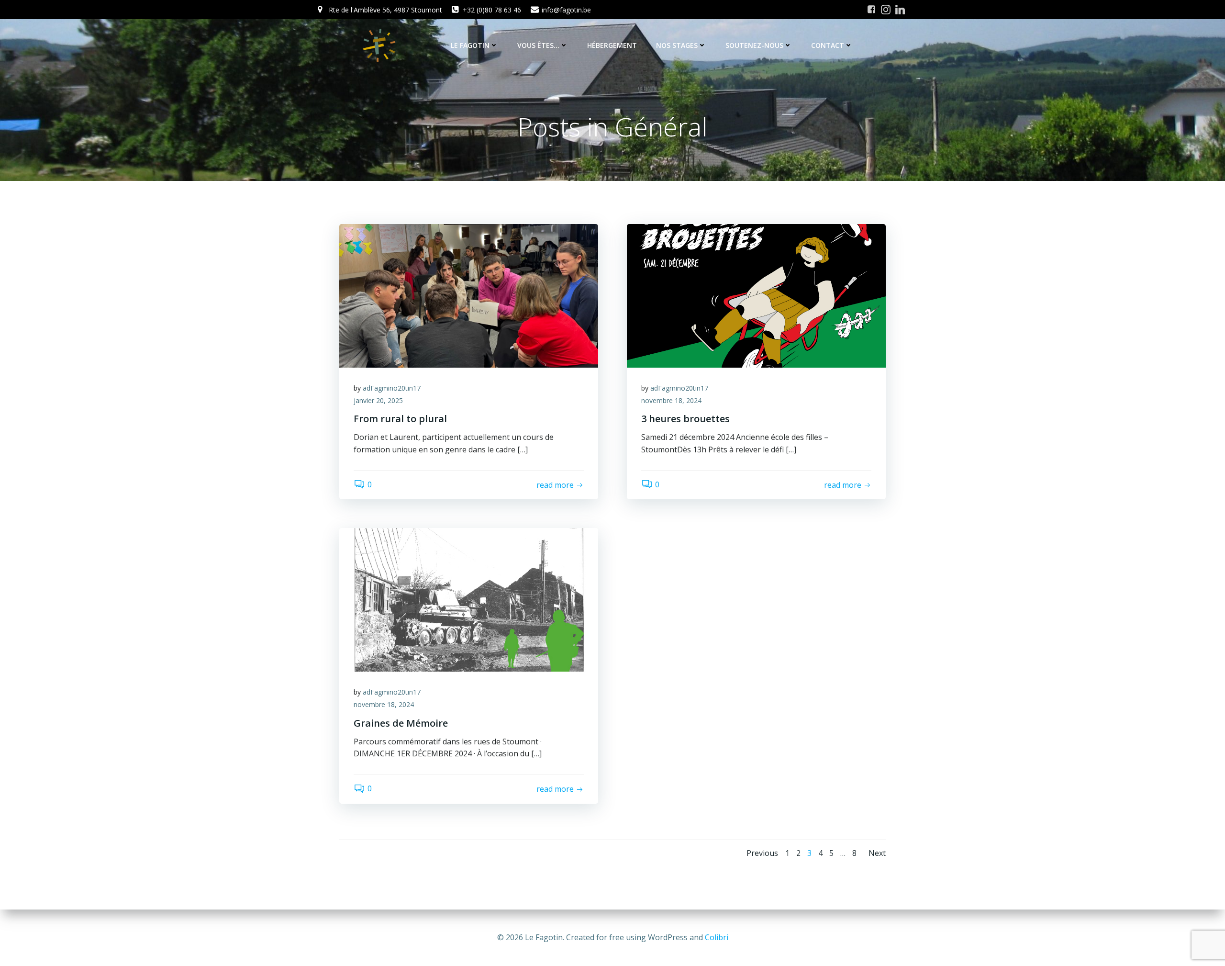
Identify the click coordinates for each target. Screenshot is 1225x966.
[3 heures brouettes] (756, 295)
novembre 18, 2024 (671, 400)
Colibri (716, 937)
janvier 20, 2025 (378, 400)
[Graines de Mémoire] (468, 599)
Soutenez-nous (754, 45)
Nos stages (677, 45)
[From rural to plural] (468, 295)
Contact (827, 45)
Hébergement (612, 45)
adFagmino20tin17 (392, 388)
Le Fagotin (470, 45)
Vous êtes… (538, 45)
